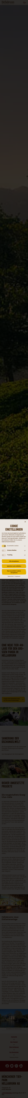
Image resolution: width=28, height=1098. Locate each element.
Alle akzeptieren (14, 561)
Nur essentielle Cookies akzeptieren (14, 571)
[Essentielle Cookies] (24, 546)
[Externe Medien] (24, 550)
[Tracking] (24, 555)
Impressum (17, 576)
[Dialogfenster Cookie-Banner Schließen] (25, 522)
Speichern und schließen (14, 566)
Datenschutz (11, 576)
